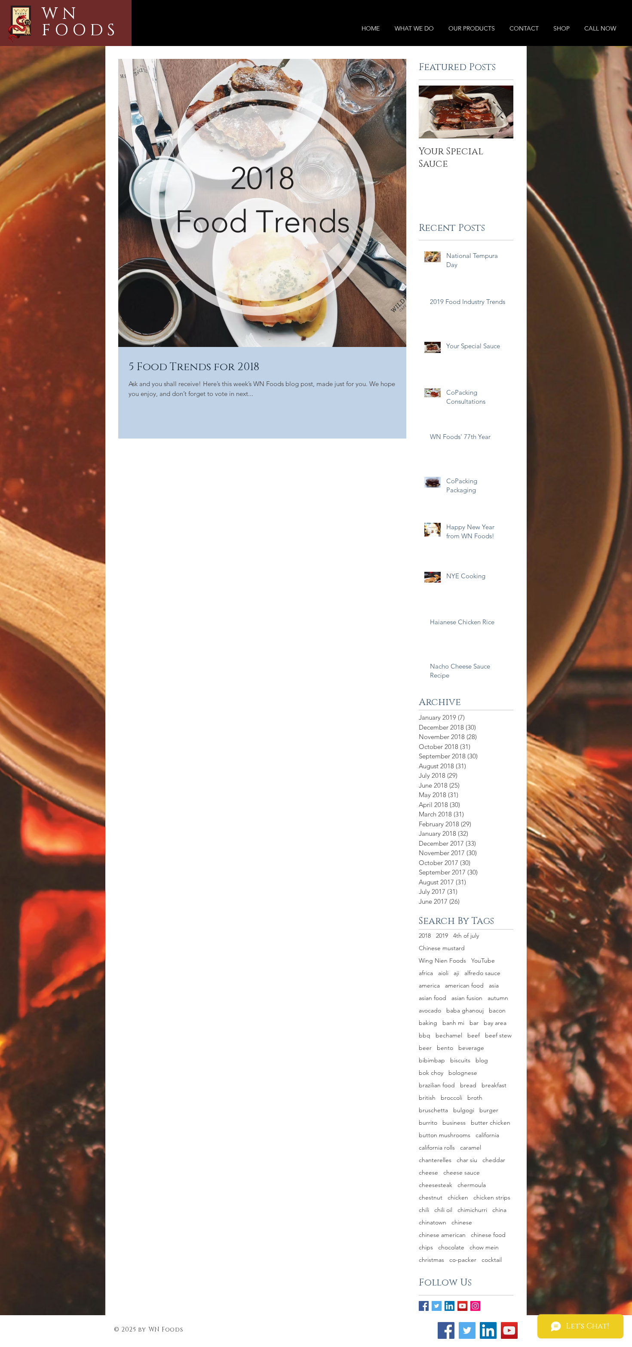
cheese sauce (461, 1172)
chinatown (432, 1222)
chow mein (484, 1247)
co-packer (462, 1260)
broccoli (451, 1098)
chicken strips (491, 1197)
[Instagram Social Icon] (475, 1306)
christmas (431, 1260)
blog (482, 1060)
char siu (467, 1160)
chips (426, 1247)
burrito (428, 1122)
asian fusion (466, 998)
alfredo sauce (482, 973)
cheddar (493, 1160)
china (499, 1210)
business (454, 1122)
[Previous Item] (432, 112)
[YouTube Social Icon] (462, 1306)
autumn (498, 998)
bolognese (462, 1073)
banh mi (453, 1023)
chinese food (488, 1235)
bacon (497, 1010)
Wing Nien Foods (442, 960)
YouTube (483, 960)
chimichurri (472, 1210)
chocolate (451, 1247)
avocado (430, 1010)
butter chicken (490, 1122)
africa (426, 973)
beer (425, 1048)
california (487, 1135)
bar (474, 1023)
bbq (424, 1035)
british (427, 1098)
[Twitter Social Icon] (467, 1330)
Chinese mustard (442, 948)
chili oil (443, 1210)
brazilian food (437, 1085)
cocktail (492, 1260)
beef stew (498, 1035)
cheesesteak (435, 1185)
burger (488, 1110)
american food (464, 985)
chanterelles (435, 1160)
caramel (470, 1147)
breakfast (494, 1085)
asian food (432, 998)
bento (445, 1048)
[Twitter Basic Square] (437, 1306)
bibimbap (432, 1060)
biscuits (460, 1060)
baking (428, 1023)
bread (468, 1085)
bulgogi (463, 1110)
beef (473, 1035)
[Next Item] (499, 112)
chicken (458, 1197)
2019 (442, 935)
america (429, 985)
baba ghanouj (465, 1010)
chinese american (442, 1235)
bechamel (449, 1035)
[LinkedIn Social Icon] (449, 1306)
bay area (495, 1023)
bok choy (431, 1073)
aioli (443, 973)
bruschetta (433, 1110)
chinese (461, 1222)
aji (456, 973)
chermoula (471, 1185)
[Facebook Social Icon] (446, 1330)
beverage (471, 1048)
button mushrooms (444, 1135)
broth (474, 1098)
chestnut (430, 1197)
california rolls (437, 1147)
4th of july (466, 935)
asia (494, 985)
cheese (428, 1172)
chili (424, 1210)
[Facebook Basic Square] (424, 1306)
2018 (425, 935)
